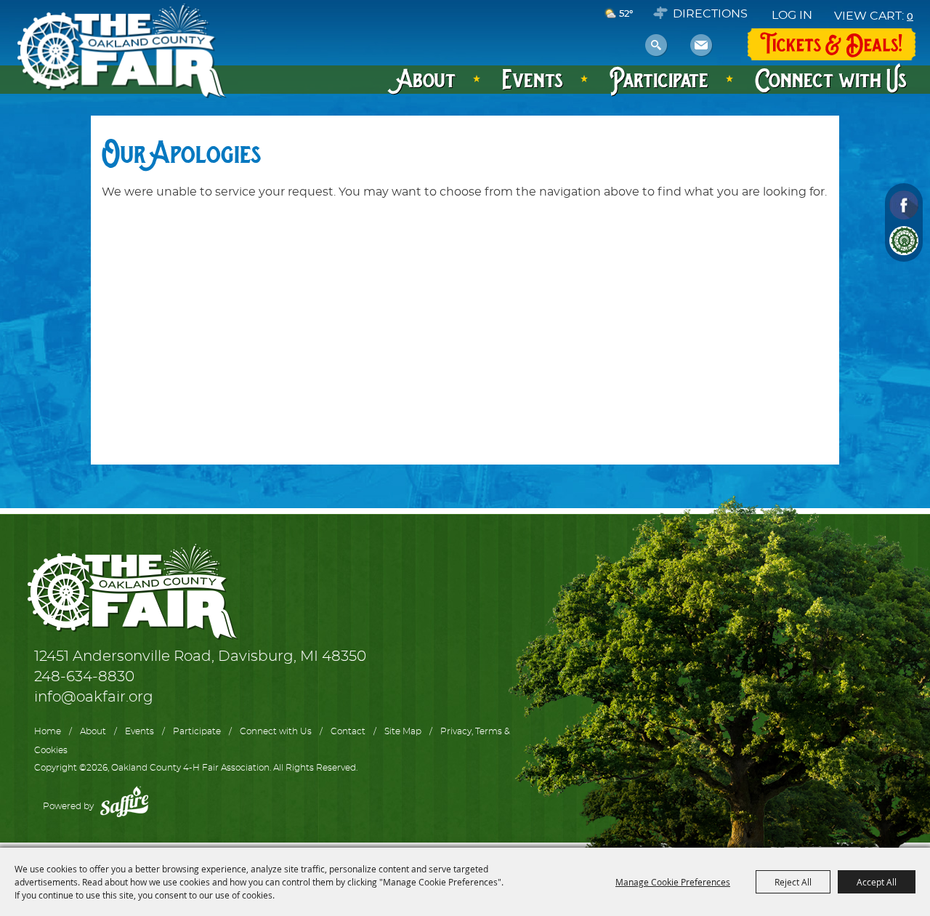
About (427, 78)
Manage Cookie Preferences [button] (672, 882)
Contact (348, 731)
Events (532, 78)
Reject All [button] (793, 882)
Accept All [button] (877, 882)
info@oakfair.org (93, 697)
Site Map (402, 731)
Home (47, 731)
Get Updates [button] (701, 45)
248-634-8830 (84, 677)
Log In (792, 15)
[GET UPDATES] (701, 44)
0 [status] (910, 16)
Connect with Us (831, 78)
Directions (710, 14)
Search (657, 45)
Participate (659, 78)
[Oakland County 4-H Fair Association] (121, 52)
